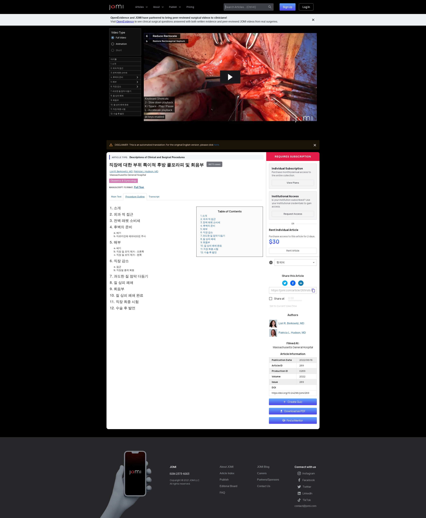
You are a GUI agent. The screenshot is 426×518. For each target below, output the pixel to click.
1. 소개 (204, 215)
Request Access (293, 213)
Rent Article (292, 250)
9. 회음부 (205, 242)
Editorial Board (228, 486)
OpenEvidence (125, 21)
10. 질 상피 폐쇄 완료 (211, 245)
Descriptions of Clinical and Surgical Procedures (157, 157)
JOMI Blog (263, 466)
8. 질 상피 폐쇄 (208, 239)
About (156, 6)
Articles (139, 6)
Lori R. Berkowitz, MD (291, 323)
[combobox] (245, 7)
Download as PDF (294, 411)
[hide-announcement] (313, 20)
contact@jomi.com (305, 506)
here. (216, 144)
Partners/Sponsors (268, 479)
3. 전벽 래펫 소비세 (210, 222)
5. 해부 (204, 229)
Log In (306, 7)
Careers (262, 473)
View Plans (293, 182)
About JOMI (226, 466)
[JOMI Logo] (116, 7)
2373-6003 (182, 474)
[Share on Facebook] (293, 283)
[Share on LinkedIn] (301, 283)
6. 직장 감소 (207, 232)
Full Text (139, 187)
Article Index (227, 473)
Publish (173, 6)
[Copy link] (313, 290)
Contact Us (263, 486)
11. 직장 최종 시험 (209, 249)
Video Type (118, 32)
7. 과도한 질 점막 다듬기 (213, 235)
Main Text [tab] (116, 196)
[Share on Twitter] (285, 283)
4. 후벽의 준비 (208, 225)
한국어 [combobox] (281, 262)
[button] (230, 77)
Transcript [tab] (154, 196)
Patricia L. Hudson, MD (292, 332)
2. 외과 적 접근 (208, 219)
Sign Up (287, 7)
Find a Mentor (295, 420)
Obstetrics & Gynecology (123, 180)
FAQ (222, 492)
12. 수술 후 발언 (209, 252)
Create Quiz (295, 402)
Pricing (190, 6)
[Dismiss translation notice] (315, 145)
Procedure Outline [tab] (135, 196)
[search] (270, 7)
